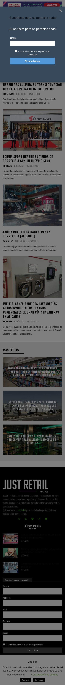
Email (13, 38)
